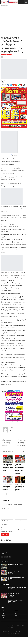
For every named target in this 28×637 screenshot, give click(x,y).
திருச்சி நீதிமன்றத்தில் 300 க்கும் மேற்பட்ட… (16, 564)
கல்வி (3, 617)
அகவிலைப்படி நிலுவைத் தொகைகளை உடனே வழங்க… (17, 571)
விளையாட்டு (17, 615)
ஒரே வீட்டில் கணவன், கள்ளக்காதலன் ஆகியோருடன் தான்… (15, 600)
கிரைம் (16, 476)
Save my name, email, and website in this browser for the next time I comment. (13, 530)
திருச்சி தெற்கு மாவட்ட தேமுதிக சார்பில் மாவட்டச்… (16, 577)
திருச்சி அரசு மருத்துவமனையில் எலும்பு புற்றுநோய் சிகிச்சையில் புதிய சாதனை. (7, 442)
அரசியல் (3, 54)
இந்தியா (6, 54)
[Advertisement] (14, 21)
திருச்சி (16, 610)
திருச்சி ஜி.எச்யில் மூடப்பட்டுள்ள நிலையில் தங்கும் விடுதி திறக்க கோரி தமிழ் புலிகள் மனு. (21, 442)
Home (3, 610)
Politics (5, 476)
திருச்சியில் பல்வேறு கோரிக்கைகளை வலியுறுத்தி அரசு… (15, 594)
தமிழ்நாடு (10, 54)
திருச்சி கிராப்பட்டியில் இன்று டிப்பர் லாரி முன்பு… (17, 587)
